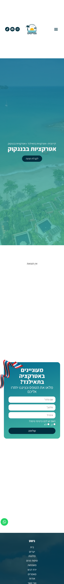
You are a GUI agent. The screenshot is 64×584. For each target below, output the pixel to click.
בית (32, 547)
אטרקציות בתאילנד (37, 143)
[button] (56, 29)
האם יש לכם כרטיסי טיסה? (42, 421)
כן (52, 424)
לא (45, 424)
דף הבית (52, 143)
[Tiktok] (7, 29)
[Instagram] (17, 29)
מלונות (32, 556)
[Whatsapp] (4, 522)
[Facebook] (12, 29)
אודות (32, 578)
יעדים (32, 551)
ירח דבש (32, 569)
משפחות (32, 565)
